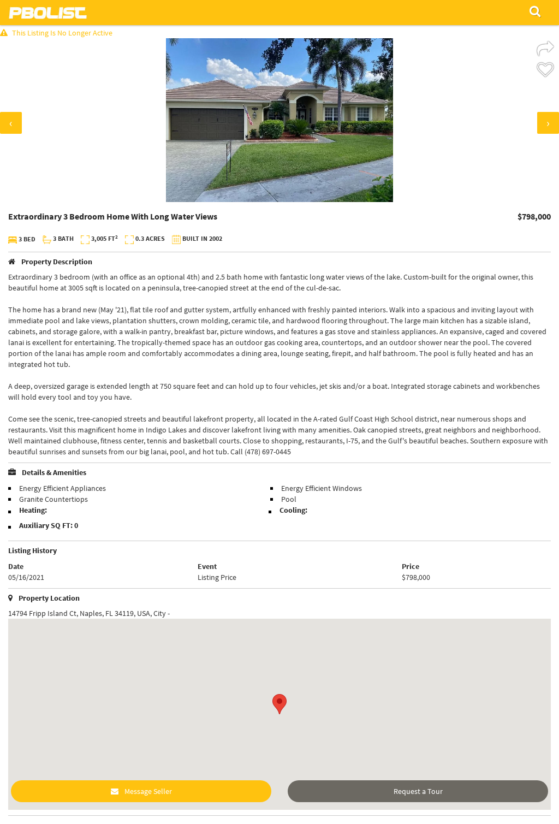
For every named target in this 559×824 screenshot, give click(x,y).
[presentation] (11, 123)
